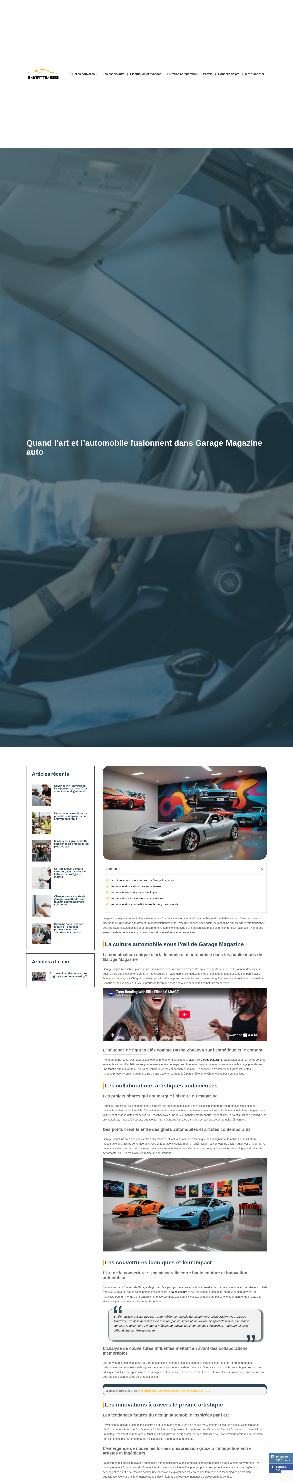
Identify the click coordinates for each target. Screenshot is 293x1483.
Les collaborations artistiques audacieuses (135, 886)
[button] (261, 869)
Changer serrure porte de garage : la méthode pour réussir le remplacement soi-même (69, 900)
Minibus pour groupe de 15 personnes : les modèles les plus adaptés (71, 844)
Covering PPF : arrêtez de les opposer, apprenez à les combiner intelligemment (71, 788)
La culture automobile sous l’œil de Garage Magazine (142, 880)
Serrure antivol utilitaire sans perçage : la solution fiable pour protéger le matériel (70, 872)
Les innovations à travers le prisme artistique (136, 898)
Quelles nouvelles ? (83, 74)
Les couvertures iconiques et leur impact (134, 892)
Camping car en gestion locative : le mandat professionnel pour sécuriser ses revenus (68, 928)
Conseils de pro (229, 74)
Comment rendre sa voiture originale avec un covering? (68, 975)
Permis (208, 74)
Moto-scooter (254, 74)
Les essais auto (114, 74)
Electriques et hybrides (145, 74)
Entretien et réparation (182, 74)
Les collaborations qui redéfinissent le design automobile (144, 904)
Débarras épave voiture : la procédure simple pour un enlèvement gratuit (70, 816)
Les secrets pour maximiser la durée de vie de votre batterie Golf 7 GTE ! (175, 1391)
